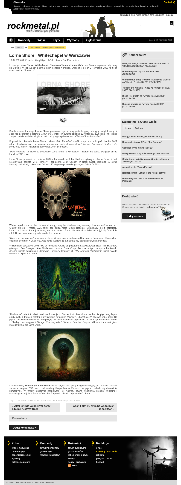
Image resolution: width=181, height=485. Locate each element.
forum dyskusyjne (77, 448)
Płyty (56, 40)
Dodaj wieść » (134, 216)
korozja (71, 458)
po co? (169, 15)
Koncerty (24, 40)
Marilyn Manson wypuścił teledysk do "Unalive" (146, 153)
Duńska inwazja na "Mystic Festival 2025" (143, 104)
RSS (74, 465)
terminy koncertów (49, 448)
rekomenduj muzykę (78, 455)
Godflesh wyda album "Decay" (137, 148)
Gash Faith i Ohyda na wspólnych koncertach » (93, 407)
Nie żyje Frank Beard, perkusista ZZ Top (142, 136)
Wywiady (73, 40)
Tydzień (139, 128)
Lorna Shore (20, 400)
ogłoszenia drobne (21, 462)
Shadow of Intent (49, 400)
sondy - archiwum (77, 462)
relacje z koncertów (50, 455)
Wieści (41, 40)
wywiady (16, 458)
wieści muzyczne (20, 448)
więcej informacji (29, 9)
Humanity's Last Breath (69, 400)
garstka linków (75, 451)
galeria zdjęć (46, 451)
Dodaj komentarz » (24, 427)
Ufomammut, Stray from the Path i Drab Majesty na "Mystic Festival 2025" (146, 81)
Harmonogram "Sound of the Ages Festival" (144, 173)
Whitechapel (34, 400)
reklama (100, 455)
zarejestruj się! (157, 15)
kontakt (100, 462)
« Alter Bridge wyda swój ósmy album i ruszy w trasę (31, 407)
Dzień (128, 128)
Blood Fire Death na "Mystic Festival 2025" (143, 96)
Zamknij (168, 2)
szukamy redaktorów (106, 451)
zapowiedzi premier (21, 455)
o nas (99, 448)
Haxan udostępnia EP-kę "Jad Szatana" (142, 142)
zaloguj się (125, 15)
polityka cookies (104, 458)
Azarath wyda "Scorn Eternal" (137, 167)
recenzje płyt (18, 451)
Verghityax (40, 60)
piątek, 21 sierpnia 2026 (161, 40)
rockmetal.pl (152, 207)
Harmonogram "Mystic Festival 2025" (141, 71)
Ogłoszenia (93, 40)
